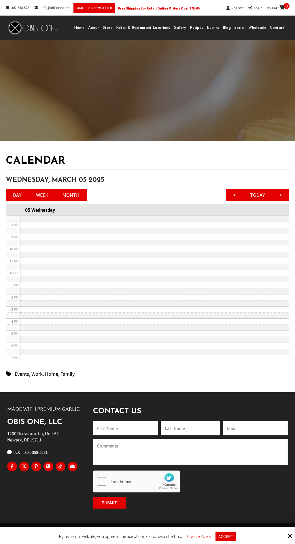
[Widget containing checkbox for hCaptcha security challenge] (136, 481)
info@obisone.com (55, 7)
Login (257, 7)
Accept (225, 536)
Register (237, 7)
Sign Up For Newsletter (94, 8)
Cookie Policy (199, 536)
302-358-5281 (21, 7)
